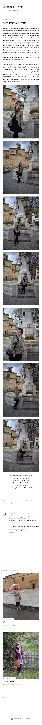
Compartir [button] (6, 498)
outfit (19, 501)
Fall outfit (9, 681)
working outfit (7, 503)
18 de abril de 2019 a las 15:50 (22, 514)
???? (4, 621)
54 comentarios (15, 625)
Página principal (11, 11)
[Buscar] (37, 3)
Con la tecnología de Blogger (22, 718)
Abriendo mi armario (14, 7)
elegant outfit (13, 501)
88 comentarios (15, 684)
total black (32, 501)
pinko (23, 501)
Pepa (11, 514)
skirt (27, 501)
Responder (13, 533)
